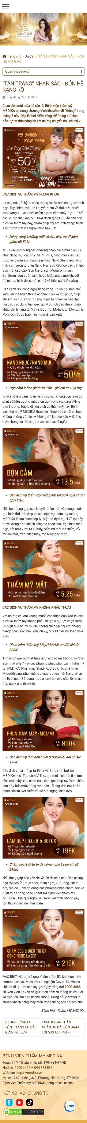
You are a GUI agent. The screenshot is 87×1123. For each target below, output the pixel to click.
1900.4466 (22, 1068)
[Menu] (5, 6)
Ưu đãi (29, 56)
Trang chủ (13, 56)
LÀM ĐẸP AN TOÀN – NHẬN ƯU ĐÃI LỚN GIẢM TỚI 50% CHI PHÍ (60, 1027)
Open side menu (17, 71)
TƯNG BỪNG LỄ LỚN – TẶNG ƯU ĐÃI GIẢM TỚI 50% (20, 1027)
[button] (40, 41)
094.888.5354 (44, 1068)
